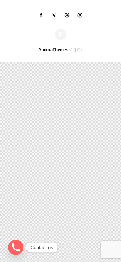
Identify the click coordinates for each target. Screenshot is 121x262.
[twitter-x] (54, 15)
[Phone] (15, 247)
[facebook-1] (41, 15)
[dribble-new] (67, 15)
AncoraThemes (53, 49)
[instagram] (80, 15)
